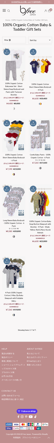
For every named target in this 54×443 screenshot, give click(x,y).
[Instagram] (22, 417)
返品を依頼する (8, 353)
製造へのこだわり (34, 365)
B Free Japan (26, 434)
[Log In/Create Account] (46, 11)
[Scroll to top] (48, 437)
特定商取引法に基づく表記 (13, 399)
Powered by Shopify (40, 434)
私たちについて (33, 353)
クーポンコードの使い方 (12, 380)
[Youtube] (30, 417)
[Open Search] (9, 10)
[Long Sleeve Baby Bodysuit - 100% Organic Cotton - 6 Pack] (13, 201)
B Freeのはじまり (34, 361)
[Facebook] (18, 417)
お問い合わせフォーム (11, 395)
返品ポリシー (7, 357)
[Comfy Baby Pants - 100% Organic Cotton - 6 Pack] (40, 135)
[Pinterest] (26, 417)
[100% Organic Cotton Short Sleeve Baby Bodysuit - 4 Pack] (40, 64)
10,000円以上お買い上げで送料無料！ (27, 2)
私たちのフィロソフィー (37, 357)
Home (7, 20)
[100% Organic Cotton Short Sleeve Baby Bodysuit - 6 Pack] (13, 135)
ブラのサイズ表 (8, 372)
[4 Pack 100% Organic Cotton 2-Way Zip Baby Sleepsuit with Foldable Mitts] (13, 273)
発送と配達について (10, 361)
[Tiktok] (35, 417)
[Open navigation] (4, 10)
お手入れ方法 (7, 376)
